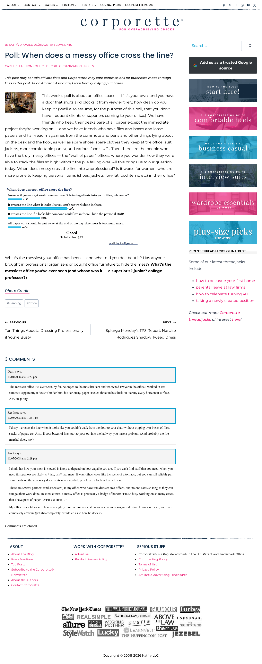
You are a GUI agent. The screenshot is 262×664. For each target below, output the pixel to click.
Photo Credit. (17, 291)
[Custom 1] (224, 5)
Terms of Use (148, 564)
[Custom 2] (230, 5)
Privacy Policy (149, 569)
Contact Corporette (25, 585)
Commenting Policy (153, 559)
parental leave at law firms (220, 287)
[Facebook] (236, 5)
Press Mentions (22, 559)
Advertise (81, 554)
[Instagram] (242, 5)
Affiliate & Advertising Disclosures (163, 575)
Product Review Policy (91, 559)
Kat (11, 44)
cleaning (14, 303)
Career (11, 66)
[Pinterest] (248, 5)
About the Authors (24, 580)
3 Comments (63, 44)
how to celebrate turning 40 (222, 294)
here (236, 319)
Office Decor (46, 66)
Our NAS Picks (110, 5)
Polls (89, 66)
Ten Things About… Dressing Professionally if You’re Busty (44, 330)
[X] (254, 5)
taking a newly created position (225, 300)
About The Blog (22, 554)
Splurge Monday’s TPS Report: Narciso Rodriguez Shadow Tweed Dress (141, 330)
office (32, 303)
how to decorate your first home (225, 281)
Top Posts (18, 564)
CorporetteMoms (139, 5)
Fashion (26, 66)
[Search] (250, 46)
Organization (70, 66)
